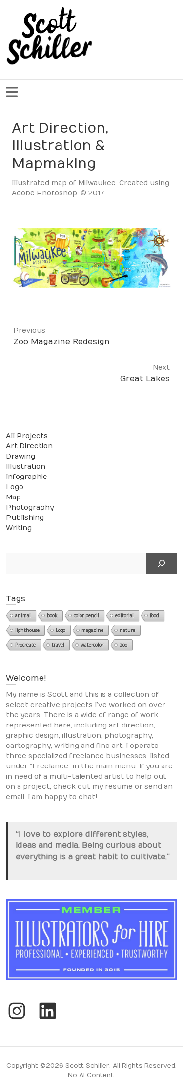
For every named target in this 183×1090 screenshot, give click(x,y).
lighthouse (27, 630)
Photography (30, 507)
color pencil (86, 615)
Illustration (25, 466)
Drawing (20, 456)
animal (23, 615)
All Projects (27, 436)
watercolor (92, 644)
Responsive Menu (11, 92)
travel (58, 644)
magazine (92, 630)
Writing (19, 528)
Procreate (25, 644)
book (52, 615)
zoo (123, 644)
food (154, 615)
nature (127, 630)
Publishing (25, 518)
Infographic (26, 477)
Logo (14, 487)
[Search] (161, 563)
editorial (124, 615)
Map (13, 497)
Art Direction (29, 446)
